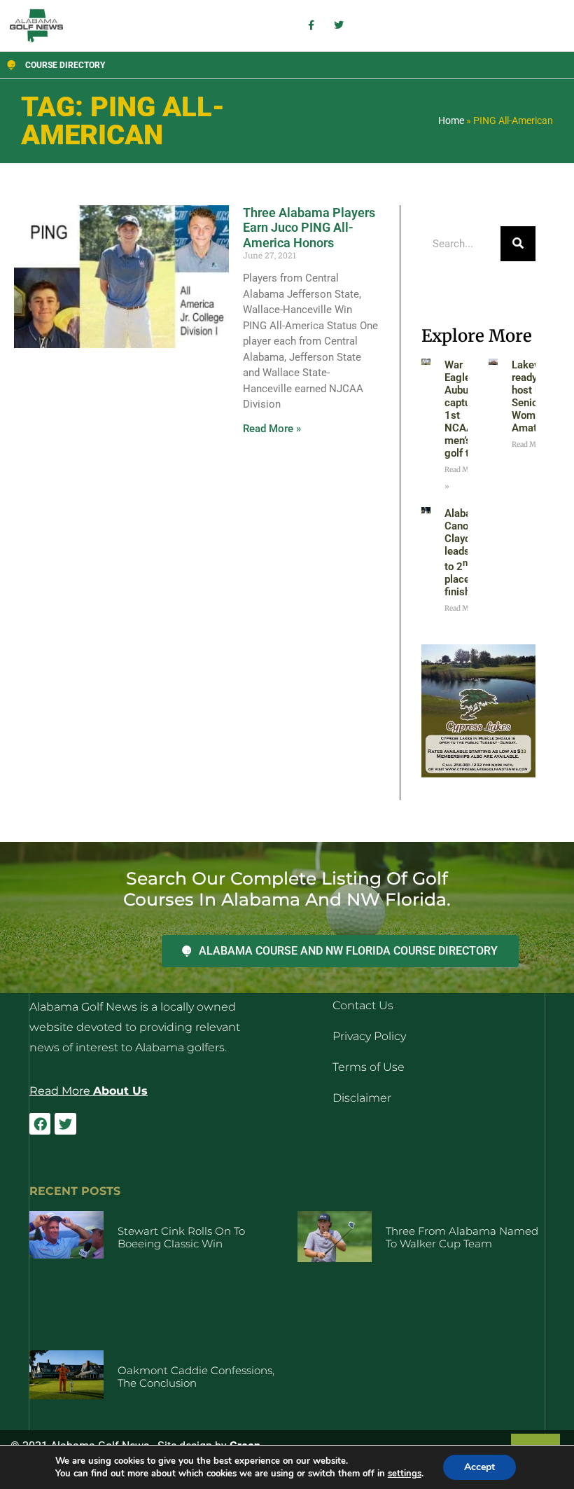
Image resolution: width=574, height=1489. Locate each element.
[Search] (518, 243)
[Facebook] (39, 1123)
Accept (479, 1467)
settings (404, 1473)
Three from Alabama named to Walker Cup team (462, 1237)
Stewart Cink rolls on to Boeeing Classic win (181, 1237)
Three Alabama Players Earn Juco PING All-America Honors (309, 227)
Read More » (272, 428)
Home (451, 120)
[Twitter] (65, 1123)
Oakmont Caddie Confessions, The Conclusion (196, 1377)
